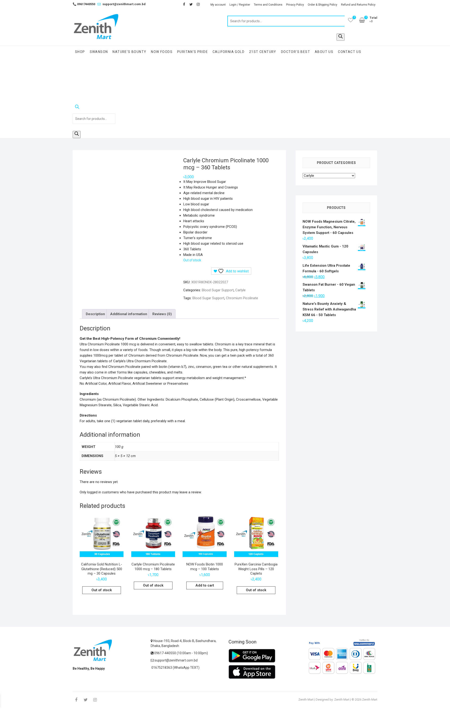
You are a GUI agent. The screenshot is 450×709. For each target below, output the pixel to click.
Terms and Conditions (268, 4)
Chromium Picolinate (242, 298)
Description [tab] (95, 314)
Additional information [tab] (128, 314)
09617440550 (84, 4)
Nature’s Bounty (129, 52)
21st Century (262, 52)
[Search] (341, 37)
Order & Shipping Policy (322, 4)
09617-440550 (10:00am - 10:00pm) (181, 653)
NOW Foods (161, 52)
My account (218, 4)
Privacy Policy (295, 4)
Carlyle (240, 290)
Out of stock (101, 590)
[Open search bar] (94, 108)
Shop (80, 52)
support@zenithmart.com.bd (124, 4)
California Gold (228, 52)
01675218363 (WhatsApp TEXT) (175, 667)
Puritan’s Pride (192, 52)
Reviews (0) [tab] (162, 314)
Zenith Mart (306, 699)
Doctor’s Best (295, 52)
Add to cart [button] (204, 585)
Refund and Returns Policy (358, 4)
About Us (324, 52)
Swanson (99, 52)
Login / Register (239, 4)
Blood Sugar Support (218, 290)
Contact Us (349, 52)
